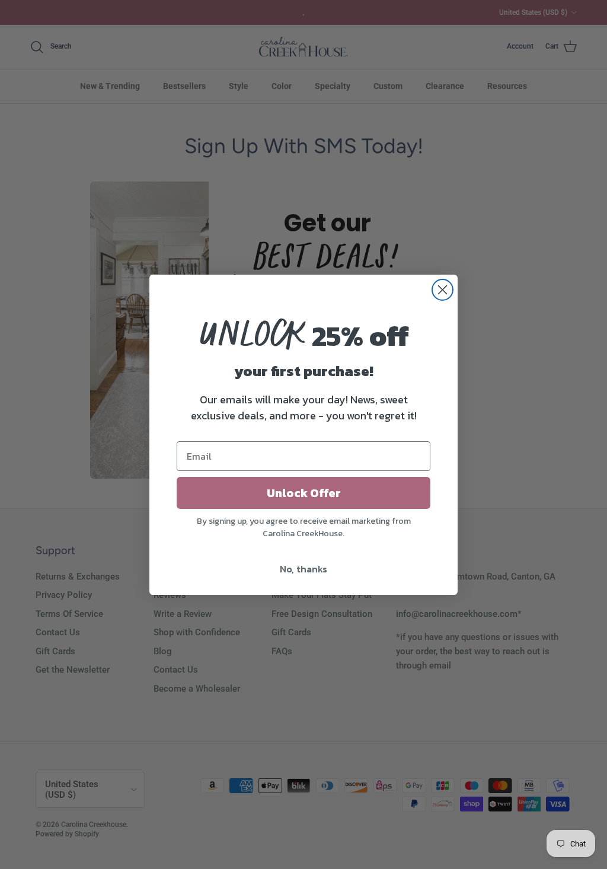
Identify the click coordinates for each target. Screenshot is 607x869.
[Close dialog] (442, 289)
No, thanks (303, 569)
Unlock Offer (304, 493)
